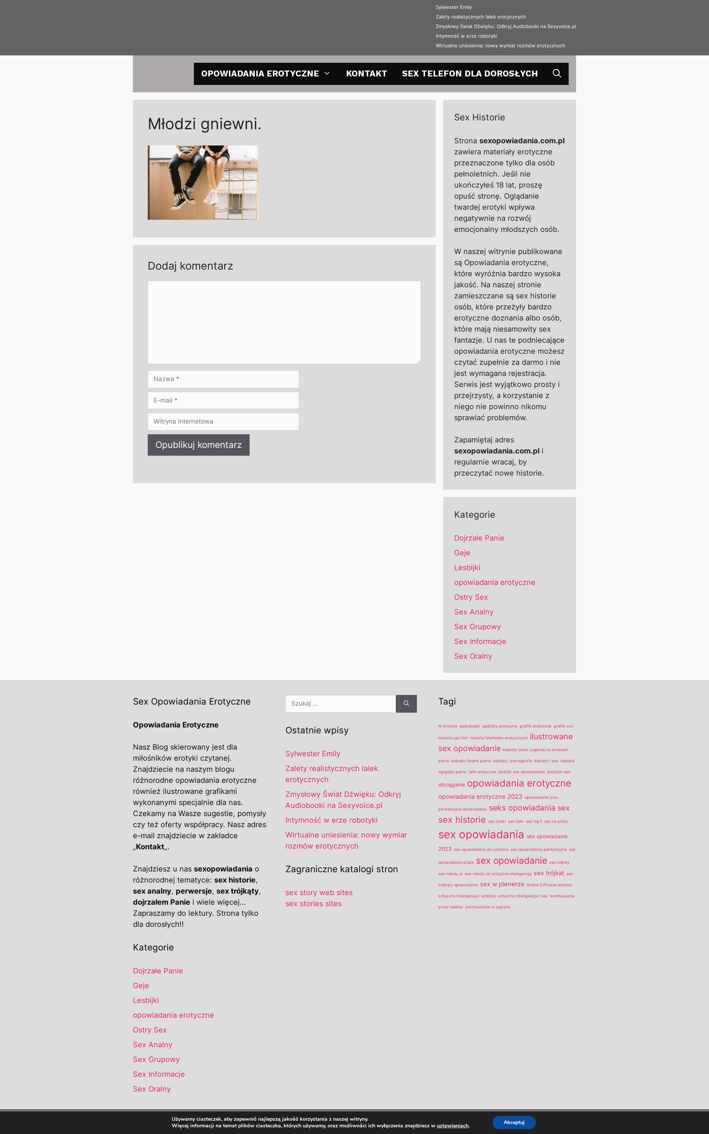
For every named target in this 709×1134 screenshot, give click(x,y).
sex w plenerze (502, 884)
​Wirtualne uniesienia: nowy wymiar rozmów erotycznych (500, 45)
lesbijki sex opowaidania (521, 772)
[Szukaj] (406, 704)
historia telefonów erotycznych (499, 738)
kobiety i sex (546, 760)
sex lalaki (497, 821)
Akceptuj (514, 1122)
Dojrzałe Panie (479, 538)
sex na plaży (556, 821)
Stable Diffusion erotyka (549, 885)
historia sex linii (453, 738)
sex (564, 808)
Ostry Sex (471, 597)
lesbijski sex (559, 772)
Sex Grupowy (477, 626)
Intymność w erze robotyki (466, 36)
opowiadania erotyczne (260, 74)
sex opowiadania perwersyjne (539, 849)
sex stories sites (313, 903)
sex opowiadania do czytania (481, 849)
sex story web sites (319, 892)
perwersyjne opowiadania (462, 809)
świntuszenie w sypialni (487, 907)
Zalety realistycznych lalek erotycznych (481, 17)
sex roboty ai (450, 873)
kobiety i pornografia (512, 760)
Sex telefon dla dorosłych (470, 74)
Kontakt (366, 74)
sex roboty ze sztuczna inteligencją (498, 873)
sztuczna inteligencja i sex (523, 896)
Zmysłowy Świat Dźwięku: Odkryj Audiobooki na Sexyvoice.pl (506, 26)
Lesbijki (467, 567)
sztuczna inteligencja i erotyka (467, 896)
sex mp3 (534, 821)
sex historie (462, 819)
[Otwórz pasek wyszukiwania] (557, 74)
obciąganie (451, 784)
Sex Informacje (480, 641)
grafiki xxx (563, 726)
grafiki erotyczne (535, 726)
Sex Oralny (473, 656)
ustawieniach (453, 1126)
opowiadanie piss (541, 797)
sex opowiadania (481, 834)
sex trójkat (549, 873)
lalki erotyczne (482, 772)
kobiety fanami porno (471, 760)
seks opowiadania (522, 807)
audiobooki (469, 726)
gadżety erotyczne (499, 726)
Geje (462, 552)
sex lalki (516, 821)
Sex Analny (474, 611)
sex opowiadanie (511, 860)
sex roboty (559, 862)
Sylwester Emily (454, 7)
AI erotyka (447, 726)
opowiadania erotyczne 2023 (480, 796)
